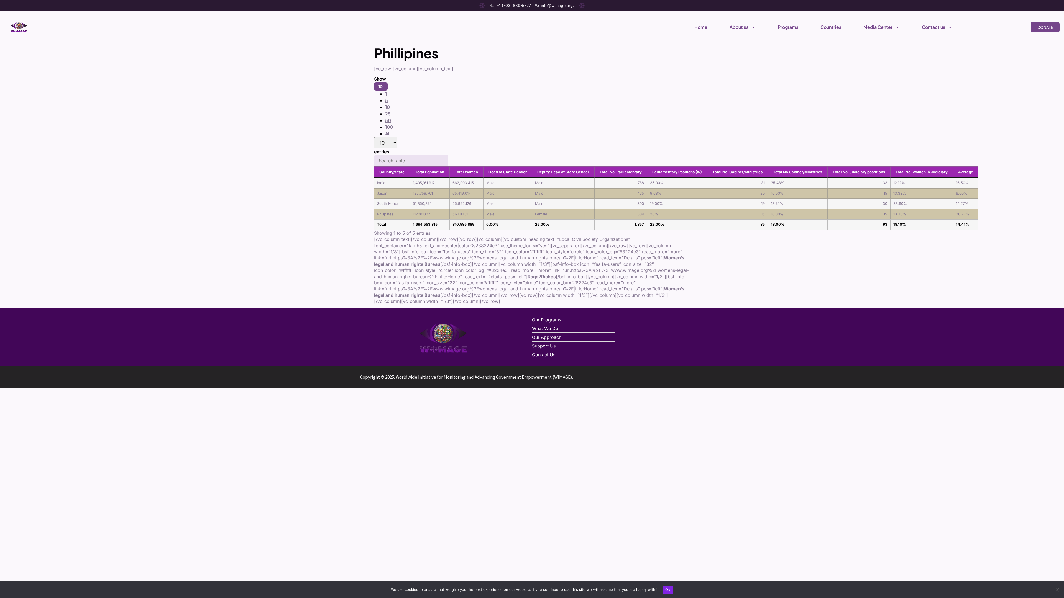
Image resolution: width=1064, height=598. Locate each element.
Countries (830, 27)
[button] (381, 86)
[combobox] (385, 114)
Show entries (383, 115)
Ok (667, 589)
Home (700, 27)
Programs (788, 27)
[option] (386, 94)
